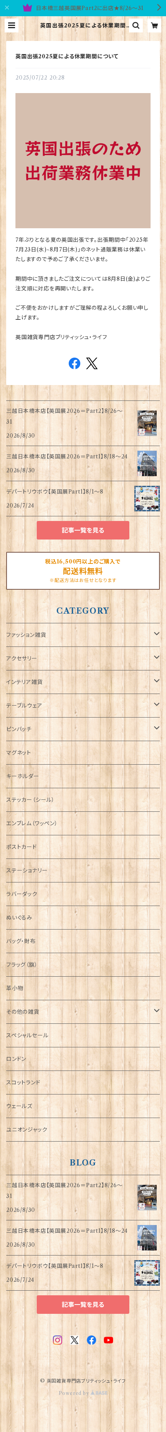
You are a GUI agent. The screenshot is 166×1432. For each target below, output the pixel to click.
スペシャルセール (27, 1035)
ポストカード (21, 846)
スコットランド (23, 1082)
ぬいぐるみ (19, 917)
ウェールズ (19, 1106)
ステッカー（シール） (30, 799)
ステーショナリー (26, 870)
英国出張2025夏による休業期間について (67, 56)
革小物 (14, 988)
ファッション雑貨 (26, 634)
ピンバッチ (19, 729)
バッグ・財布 (21, 941)
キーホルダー (22, 776)
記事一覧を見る (83, 530)
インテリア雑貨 (24, 682)
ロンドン (16, 1058)
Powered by (75, 1393)
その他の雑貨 (22, 1011)
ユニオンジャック (26, 1129)
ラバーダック (21, 894)
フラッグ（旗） (22, 964)
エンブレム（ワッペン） (32, 823)
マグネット (18, 752)
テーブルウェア (24, 705)
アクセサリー (21, 658)
